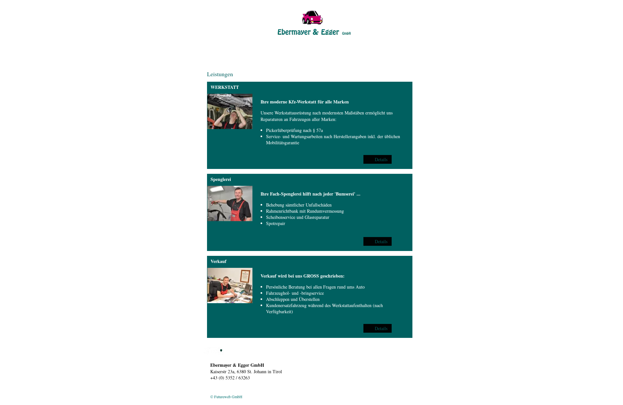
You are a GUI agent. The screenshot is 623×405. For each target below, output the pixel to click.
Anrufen (310, 352)
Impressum (244, 391)
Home (212, 63)
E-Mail (323, 352)
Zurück (213, 41)
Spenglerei (221, 179)
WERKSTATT (225, 87)
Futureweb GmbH (228, 396)
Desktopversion (222, 391)
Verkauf (218, 261)
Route (334, 352)
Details (381, 159)
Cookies (260, 391)
